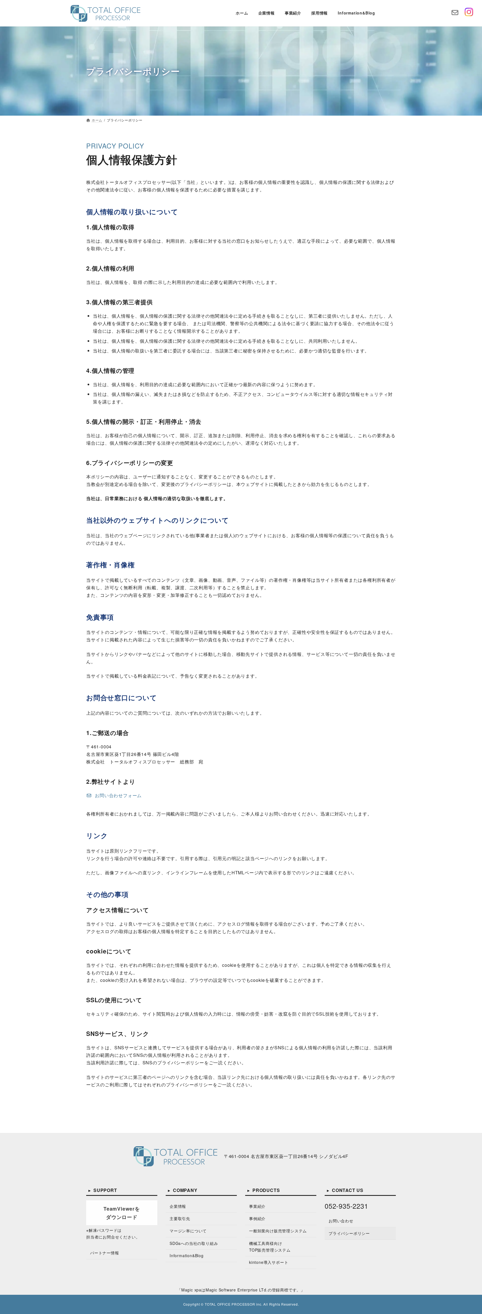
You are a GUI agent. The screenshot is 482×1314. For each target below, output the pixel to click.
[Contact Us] (455, 13)
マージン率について (188, 1230)
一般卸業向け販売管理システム (278, 1230)
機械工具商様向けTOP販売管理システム (270, 1246)
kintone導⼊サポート (268, 1262)
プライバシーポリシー (349, 1233)
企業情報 (178, 1206)
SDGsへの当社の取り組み (194, 1243)
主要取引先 (180, 1218)
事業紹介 (257, 1206)
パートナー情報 (104, 1252)
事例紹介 (257, 1218)
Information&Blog (187, 1255)
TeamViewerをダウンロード (121, 1212)
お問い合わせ (341, 1220)
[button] (114, 795)
